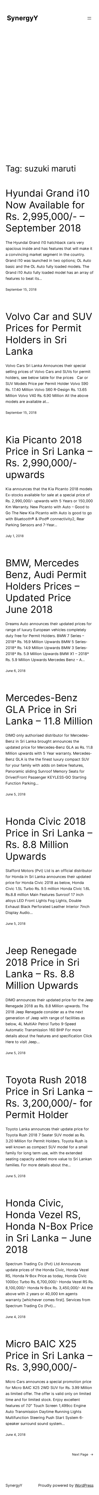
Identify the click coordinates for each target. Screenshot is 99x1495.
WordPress (84, 1485)
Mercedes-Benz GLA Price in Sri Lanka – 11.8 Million (49, 709)
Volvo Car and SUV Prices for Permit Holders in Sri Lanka (49, 334)
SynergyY (22, 18)
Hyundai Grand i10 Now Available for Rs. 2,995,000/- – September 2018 (48, 210)
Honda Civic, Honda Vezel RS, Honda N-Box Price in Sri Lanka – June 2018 (49, 1226)
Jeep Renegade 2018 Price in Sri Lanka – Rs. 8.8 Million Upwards (42, 968)
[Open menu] (89, 18)
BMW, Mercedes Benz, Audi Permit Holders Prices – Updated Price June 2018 (46, 586)
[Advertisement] (49, 95)
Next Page (82, 1454)
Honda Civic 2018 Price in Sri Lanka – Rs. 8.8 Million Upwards (49, 838)
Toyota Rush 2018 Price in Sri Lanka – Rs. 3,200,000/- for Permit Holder (49, 1097)
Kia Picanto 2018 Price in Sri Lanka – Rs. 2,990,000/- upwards (49, 457)
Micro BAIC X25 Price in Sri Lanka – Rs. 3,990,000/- (49, 1355)
